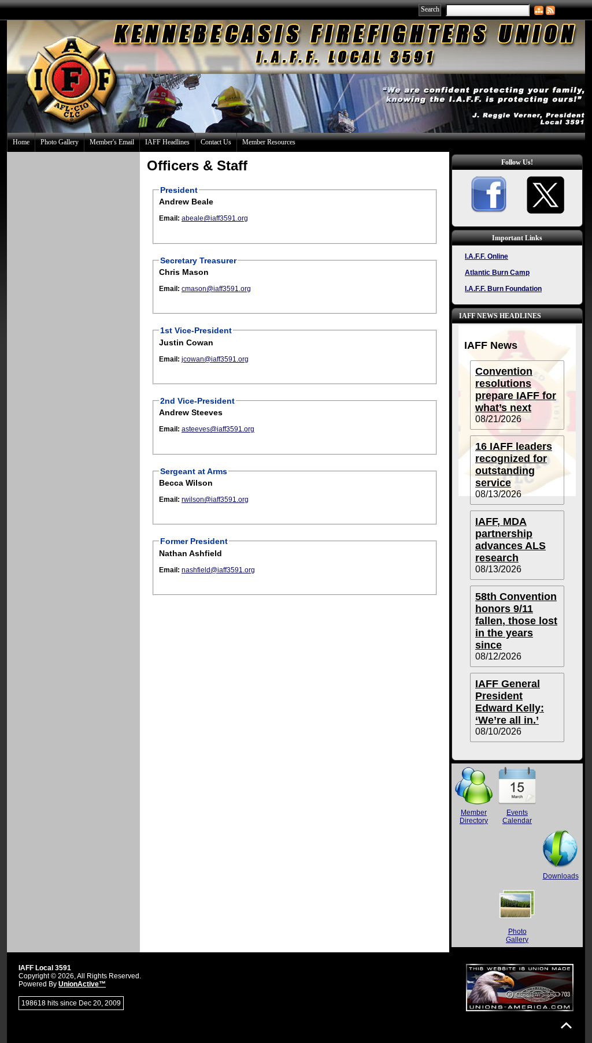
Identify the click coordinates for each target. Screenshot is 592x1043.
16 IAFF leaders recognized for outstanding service (513, 465)
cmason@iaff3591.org (216, 289)
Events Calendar (517, 817)
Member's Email (112, 142)
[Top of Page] (566, 1025)
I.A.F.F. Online (486, 256)
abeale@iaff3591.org (215, 218)
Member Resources (268, 142)
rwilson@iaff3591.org (215, 500)
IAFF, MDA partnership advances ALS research (510, 540)
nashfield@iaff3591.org (218, 570)
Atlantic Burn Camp (497, 273)
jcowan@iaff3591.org (215, 359)
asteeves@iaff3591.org (218, 429)
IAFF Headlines (167, 142)
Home (21, 142)
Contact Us (216, 142)
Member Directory (474, 817)
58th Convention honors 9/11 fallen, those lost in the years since (516, 621)
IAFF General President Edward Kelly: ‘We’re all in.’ (509, 702)
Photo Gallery (59, 142)
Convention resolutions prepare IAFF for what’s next (515, 390)
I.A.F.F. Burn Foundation (503, 289)
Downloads (561, 876)
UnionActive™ (82, 984)
